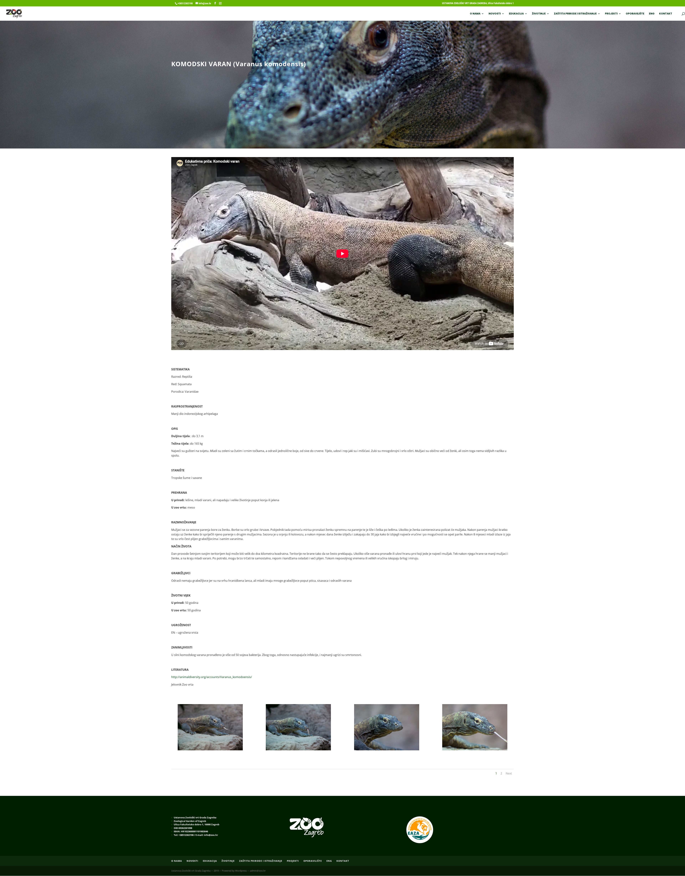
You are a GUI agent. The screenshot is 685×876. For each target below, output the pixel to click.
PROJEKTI (611, 13)
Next (509, 773)
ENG (651, 13)
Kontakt (665, 13)
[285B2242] (210, 749)
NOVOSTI (495, 13)
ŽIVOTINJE (539, 13)
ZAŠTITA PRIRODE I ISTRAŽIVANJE (575, 13)
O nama (475, 13)
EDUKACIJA (516, 13)
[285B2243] (298, 749)
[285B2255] (386, 749)
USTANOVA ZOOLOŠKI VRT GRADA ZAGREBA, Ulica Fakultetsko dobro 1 (478, 3)
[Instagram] (220, 3)
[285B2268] (474, 749)
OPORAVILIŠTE (635, 13)
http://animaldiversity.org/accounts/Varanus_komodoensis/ (211, 677)
